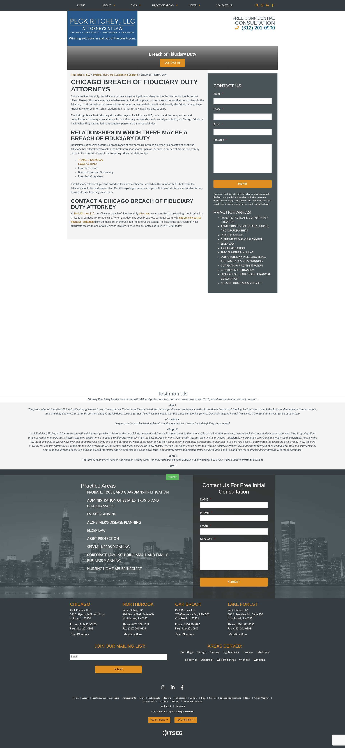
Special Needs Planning (237, 252)
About (107, 5)
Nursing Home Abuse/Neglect (242, 283)
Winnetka (259, 660)
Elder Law (227, 243)
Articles (193, 698)
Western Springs (226, 660)
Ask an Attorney (261, 698)
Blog (203, 698)
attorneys (144, 213)
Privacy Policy (150, 701)
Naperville (191, 660)
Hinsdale (248, 652)
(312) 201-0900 (258, 28)
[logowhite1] (102, 28)
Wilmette (244, 660)
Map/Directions (80, 634)
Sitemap (175, 701)
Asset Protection (233, 248)
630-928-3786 (192, 624)
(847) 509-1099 (140, 624)
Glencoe (214, 652)
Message (220, 140)
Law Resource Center (193, 701)
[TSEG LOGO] (172, 735)
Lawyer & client (87, 164)
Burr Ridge (187, 652)
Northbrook (165, 706)
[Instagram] (262, 5)
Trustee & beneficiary (90, 160)
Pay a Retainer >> (186, 720)
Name (218, 93)
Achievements (129, 698)
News (193, 5)
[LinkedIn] (172, 688)
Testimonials (154, 698)
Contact (164, 701)
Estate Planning (232, 235)
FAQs (142, 698)
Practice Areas (163, 5)
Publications (181, 698)
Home (81, 5)
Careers (212, 698)
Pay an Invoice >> (159, 720)
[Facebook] (182, 688)
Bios (134, 5)
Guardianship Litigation (238, 270)
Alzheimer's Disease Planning (241, 239)
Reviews (167, 698)
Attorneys (114, 698)
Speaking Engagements (231, 698)
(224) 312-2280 (245, 624)
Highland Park (231, 652)
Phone (218, 109)
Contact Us (224, 5)
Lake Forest (263, 652)
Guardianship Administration (242, 265)
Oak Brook (207, 660)
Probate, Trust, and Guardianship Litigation (128, 492)
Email (218, 124)
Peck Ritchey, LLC (84, 213)
